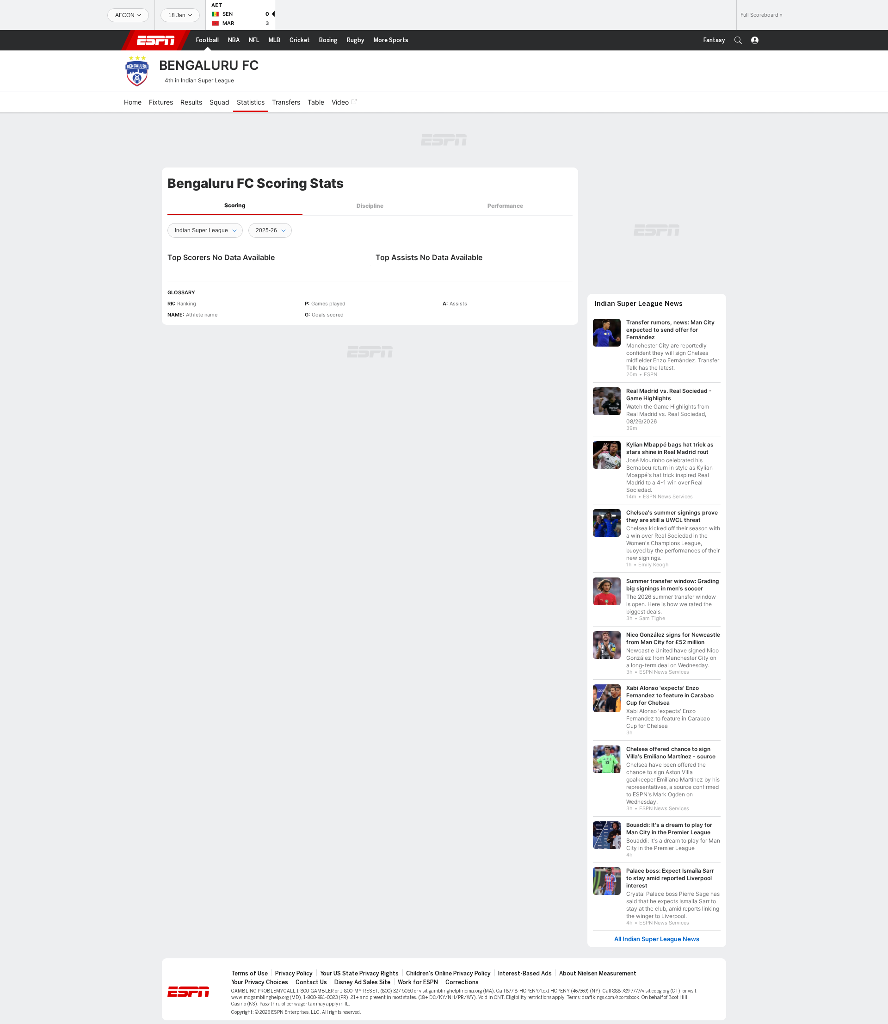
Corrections (462, 982)
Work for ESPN (418, 982)
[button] (738, 40)
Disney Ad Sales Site (362, 982)
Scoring (235, 205)
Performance (505, 205)
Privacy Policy (294, 973)
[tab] (234, 205)
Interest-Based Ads (525, 973)
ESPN (156, 40)
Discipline (370, 205)
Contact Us (311, 982)
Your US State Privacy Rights (359, 973)
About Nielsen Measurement (597, 973)
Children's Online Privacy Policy (448, 973)
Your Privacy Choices (259, 982)
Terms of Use (249, 973)
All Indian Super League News (656, 939)
